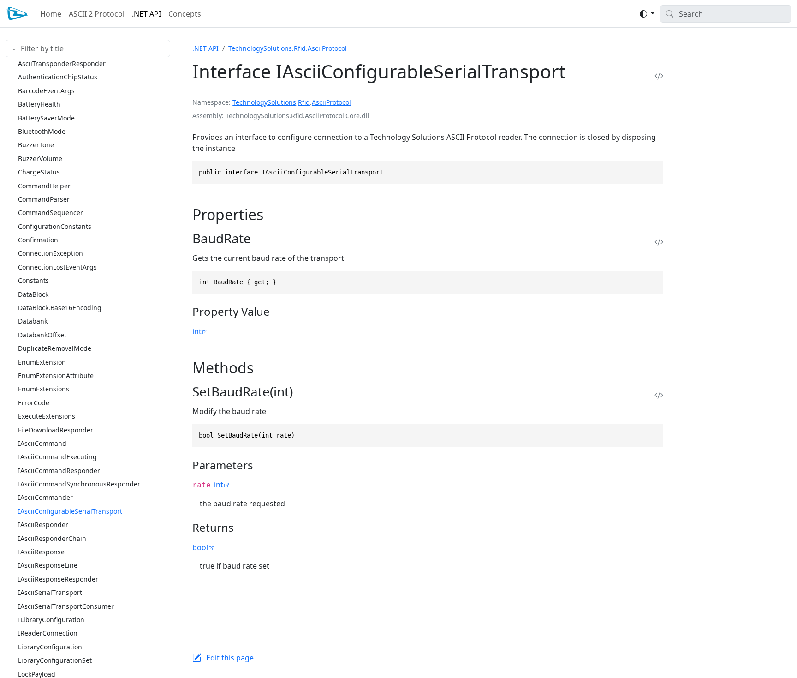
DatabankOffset (42, 334)
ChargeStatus (39, 171)
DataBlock (33, 293)
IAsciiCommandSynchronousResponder (79, 483)
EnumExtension (42, 361)
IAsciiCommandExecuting (57, 456)
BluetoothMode (41, 130)
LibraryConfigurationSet (55, 659)
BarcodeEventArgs (46, 90)
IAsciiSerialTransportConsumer (66, 605)
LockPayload (36, 673)
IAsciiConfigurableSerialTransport (70, 510)
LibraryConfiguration (50, 646)
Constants (33, 280)
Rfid (304, 102)
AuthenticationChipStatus (57, 76)
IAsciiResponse (41, 551)
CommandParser (44, 198)
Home (50, 14)
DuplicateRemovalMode (54, 347)
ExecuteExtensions (46, 415)
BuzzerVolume (40, 158)
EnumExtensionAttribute (56, 375)
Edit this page (230, 658)
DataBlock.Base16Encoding (59, 307)
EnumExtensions (43, 388)
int (197, 331)
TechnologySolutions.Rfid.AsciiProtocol (287, 48)
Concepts (184, 14)
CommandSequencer (50, 212)
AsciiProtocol (331, 102)
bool (200, 547)
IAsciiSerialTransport (50, 592)
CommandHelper (44, 185)
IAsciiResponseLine (47, 565)
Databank (33, 321)
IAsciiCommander (45, 497)
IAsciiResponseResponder (58, 578)
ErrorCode (33, 402)
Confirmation (38, 239)
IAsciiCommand (42, 442)
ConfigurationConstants (54, 226)
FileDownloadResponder (55, 429)
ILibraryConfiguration (51, 619)
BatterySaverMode (46, 117)
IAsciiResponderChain (52, 538)
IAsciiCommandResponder (59, 470)
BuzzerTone (36, 144)
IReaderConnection (47, 633)
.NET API (146, 14)
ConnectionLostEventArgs (57, 266)
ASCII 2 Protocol (97, 14)
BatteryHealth (39, 103)
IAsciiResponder (43, 524)
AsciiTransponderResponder (62, 63)
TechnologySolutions (264, 102)
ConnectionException (50, 253)
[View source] (658, 75)
